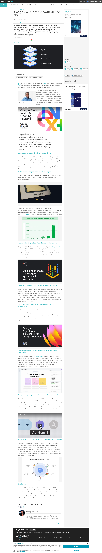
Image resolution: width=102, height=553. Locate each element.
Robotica (53, 4)
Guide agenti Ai (69, 4)
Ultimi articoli (25, 4)
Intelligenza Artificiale (23, 19)
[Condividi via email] (20, 22)
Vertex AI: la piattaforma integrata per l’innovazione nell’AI (33, 141)
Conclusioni (21, 149)
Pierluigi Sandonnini (18, 42)
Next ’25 (44, 83)
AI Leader (42, 4)
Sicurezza (63, 4)
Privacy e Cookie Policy (37, 532)
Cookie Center (65, 532)
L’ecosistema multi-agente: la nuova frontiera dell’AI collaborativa (35, 142)
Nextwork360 (18, 537)
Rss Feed (29, 532)
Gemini (28, 249)
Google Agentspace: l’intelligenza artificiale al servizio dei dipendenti (35, 144)
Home (15, 19)
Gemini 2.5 (28, 214)
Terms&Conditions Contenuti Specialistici (52, 532)
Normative (58, 4)
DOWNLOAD (83, 35)
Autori (20, 532)
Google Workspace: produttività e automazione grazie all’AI (33, 146)
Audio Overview (37, 405)
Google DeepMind (56, 247)
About (17, 532)
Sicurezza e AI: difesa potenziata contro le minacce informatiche (35, 148)
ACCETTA (76, 546)
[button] (3, 5)
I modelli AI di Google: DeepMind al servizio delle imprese (33, 139)
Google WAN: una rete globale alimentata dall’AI (31, 136)
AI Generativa (47, 4)
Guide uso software (77, 4)
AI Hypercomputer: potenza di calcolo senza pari (31, 137)
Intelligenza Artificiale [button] (33, 4)
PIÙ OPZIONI (76, 550)
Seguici (32, 529)
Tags (24, 532)
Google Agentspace (37, 356)
